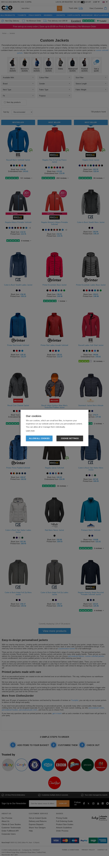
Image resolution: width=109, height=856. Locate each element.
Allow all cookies (39, 438)
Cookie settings (70, 438)
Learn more (30, 431)
